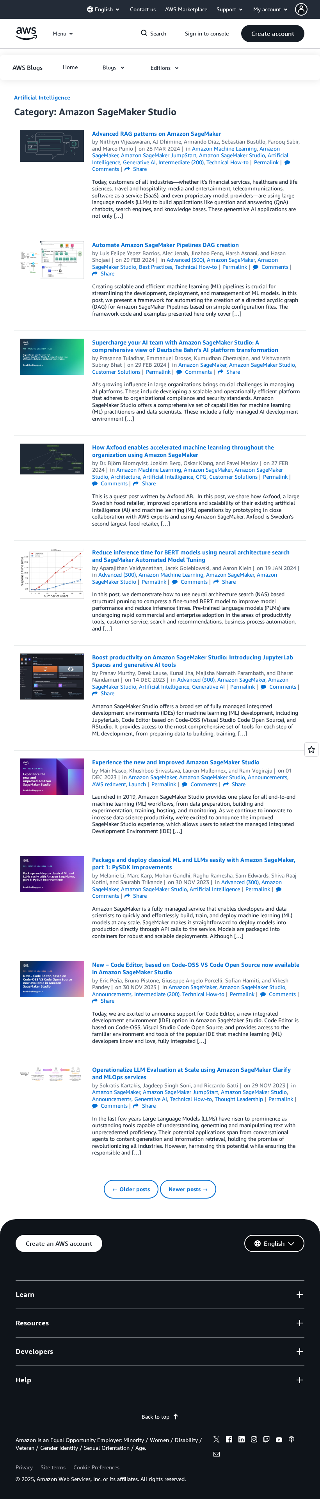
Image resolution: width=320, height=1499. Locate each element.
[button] (307, 9)
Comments (274, 266)
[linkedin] (241, 1440)
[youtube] (279, 1440)
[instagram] (254, 1440)
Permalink (266, 162)
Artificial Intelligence (42, 97)
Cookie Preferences (96, 1467)
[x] (216, 1440)
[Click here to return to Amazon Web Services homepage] (26, 37)
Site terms (53, 1467)
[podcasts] (291, 1440)
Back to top (155, 1416)
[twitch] (266, 1440)
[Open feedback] (311, 749)
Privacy (24, 1467)
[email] (216, 1455)
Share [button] (139, 168)
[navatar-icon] (301, 9)
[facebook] (229, 1440)
